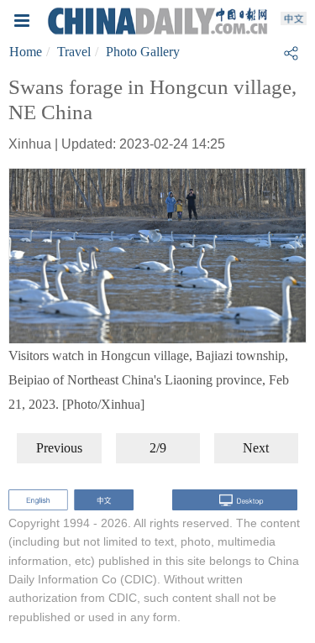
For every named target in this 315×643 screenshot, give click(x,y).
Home (25, 51)
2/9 (158, 448)
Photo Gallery (143, 51)
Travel (74, 51)
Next (256, 448)
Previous (59, 448)
